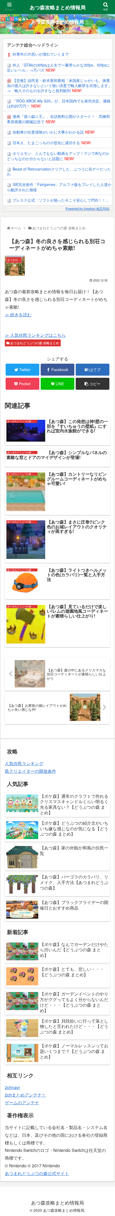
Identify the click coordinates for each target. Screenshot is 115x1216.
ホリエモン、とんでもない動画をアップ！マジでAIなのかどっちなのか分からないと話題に (58, 156)
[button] (104, 746)
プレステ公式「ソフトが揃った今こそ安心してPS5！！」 (61, 200)
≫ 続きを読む (18, 315)
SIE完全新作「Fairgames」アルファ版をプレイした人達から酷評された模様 (59, 187)
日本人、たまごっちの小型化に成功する (46, 142)
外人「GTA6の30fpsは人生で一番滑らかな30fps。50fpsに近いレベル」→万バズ (58, 67)
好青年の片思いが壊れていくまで (41, 54)
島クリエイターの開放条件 (30, 771)
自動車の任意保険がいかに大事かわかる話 (48, 132)
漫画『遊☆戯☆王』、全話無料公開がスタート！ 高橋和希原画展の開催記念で (58, 119)
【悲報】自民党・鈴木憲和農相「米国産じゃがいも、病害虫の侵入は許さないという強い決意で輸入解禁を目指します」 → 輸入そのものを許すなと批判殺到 (59, 85)
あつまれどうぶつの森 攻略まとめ (34, 343)
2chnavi (12, 1087)
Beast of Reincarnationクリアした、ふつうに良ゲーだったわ (59, 171)
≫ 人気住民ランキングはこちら (35, 335)
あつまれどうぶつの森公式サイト (37, 1173)
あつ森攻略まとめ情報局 (58, 7)
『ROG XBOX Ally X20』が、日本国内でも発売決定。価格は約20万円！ (58, 103)
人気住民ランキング (24, 763)
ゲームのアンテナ (22, 1102)
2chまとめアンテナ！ (25, 1095)
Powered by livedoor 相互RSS (87, 208)
